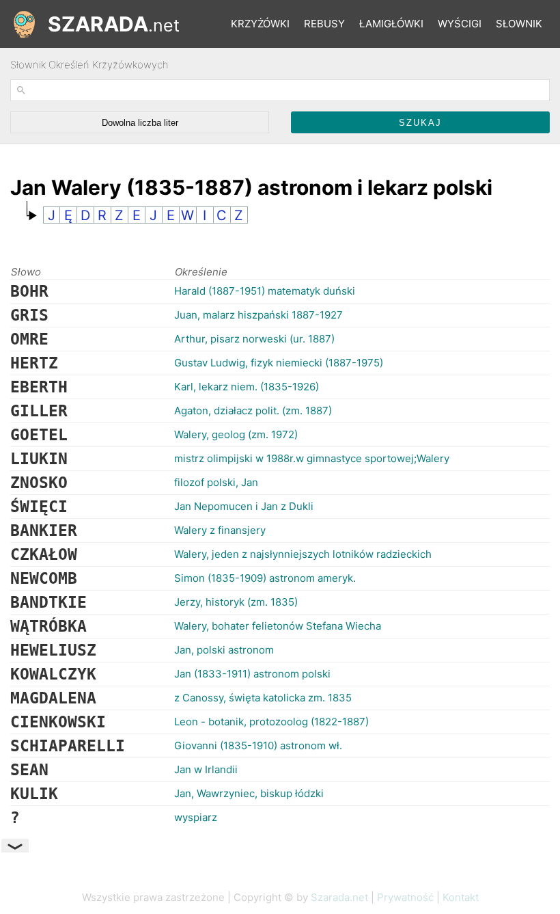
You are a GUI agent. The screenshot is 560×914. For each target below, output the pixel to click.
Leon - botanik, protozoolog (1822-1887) (271, 721)
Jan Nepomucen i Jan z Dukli (243, 506)
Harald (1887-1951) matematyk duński (264, 290)
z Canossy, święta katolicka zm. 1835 (263, 697)
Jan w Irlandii (206, 769)
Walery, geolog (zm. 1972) (236, 434)
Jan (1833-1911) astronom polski (252, 673)
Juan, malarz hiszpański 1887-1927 (258, 314)
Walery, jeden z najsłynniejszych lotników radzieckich (303, 554)
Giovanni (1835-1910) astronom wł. (258, 745)
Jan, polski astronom (224, 649)
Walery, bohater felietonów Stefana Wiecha (277, 625)
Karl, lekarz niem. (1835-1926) (246, 386)
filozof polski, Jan (216, 482)
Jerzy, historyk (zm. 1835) (236, 601)
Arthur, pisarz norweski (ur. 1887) (254, 338)
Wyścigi (459, 23)
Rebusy (324, 23)
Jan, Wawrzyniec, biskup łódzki (249, 793)
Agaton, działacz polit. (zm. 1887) (253, 410)
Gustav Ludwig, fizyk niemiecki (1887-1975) (278, 362)
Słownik (519, 23)
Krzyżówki (260, 23)
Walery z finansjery (220, 530)
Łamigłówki (391, 23)
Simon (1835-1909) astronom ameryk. (265, 578)
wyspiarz (195, 817)
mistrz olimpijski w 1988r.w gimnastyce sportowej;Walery (311, 458)
